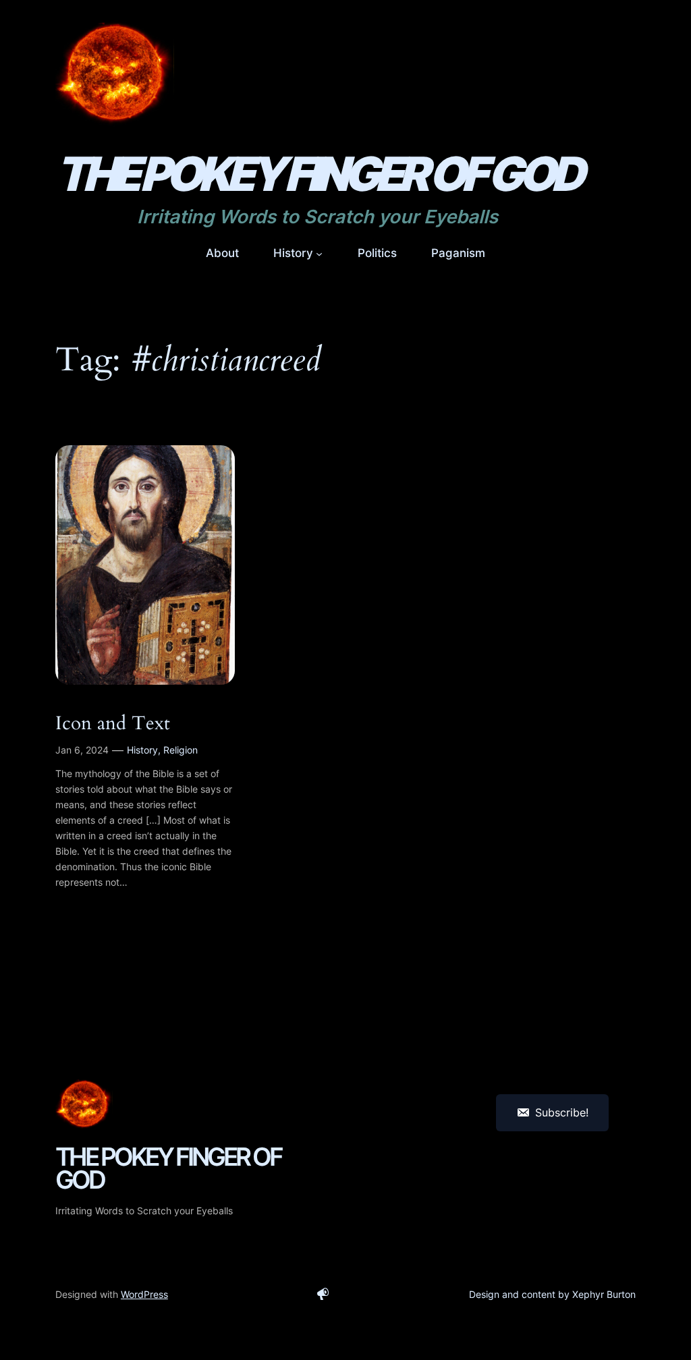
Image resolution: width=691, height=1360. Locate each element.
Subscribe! (561, 1112)
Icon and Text (112, 723)
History (142, 750)
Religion (180, 750)
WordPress (144, 1294)
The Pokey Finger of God (317, 173)
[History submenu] (319, 253)
